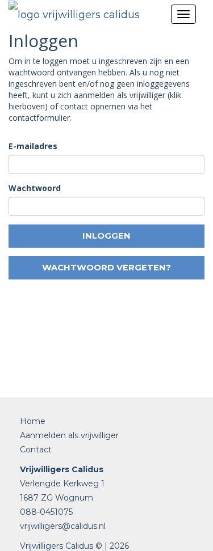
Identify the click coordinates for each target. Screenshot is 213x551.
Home (32, 421)
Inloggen (106, 236)
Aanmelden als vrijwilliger (69, 435)
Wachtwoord (35, 188)
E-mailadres (33, 146)
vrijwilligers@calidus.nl (63, 526)
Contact (36, 449)
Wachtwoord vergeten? (106, 267)
